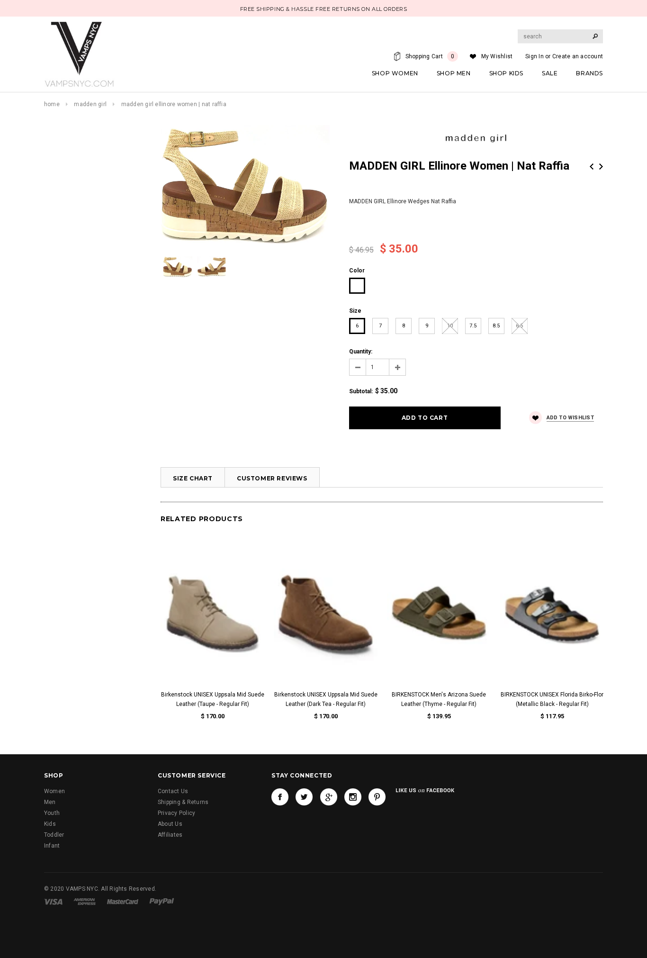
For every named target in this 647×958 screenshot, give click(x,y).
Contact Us (173, 791)
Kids (50, 824)
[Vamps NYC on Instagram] (352, 796)
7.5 (472, 326)
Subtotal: (361, 391)
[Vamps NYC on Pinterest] (377, 796)
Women (54, 791)
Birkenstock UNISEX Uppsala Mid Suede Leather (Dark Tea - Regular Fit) (325, 699)
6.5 (519, 326)
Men (50, 802)
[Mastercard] (122, 901)
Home (52, 104)
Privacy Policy (176, 813)
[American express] (84, 901)
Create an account (577, 56)
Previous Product (591, 166)
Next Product (601, 166)
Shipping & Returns (183, 802)
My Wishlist (497, 56)
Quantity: (360, 351)
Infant (52, 845)
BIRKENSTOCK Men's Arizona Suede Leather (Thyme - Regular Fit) (439, 699)
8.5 (496, 326)
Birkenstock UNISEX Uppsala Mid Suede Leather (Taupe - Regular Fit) (212, 699)
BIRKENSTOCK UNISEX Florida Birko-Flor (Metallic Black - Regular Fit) (552, 699)
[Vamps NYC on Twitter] (304, 796)
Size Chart (193, 478)
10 (450, 326)
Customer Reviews (272, 478)
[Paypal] (161, 901)
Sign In (534, 56)
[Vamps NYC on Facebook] (279, 796)
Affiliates (170, 834)
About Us (170, 824)
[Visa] (53, 901)
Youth (52, 813)
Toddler (54, 834)
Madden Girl (90, 104)
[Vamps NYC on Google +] (328, 796)
